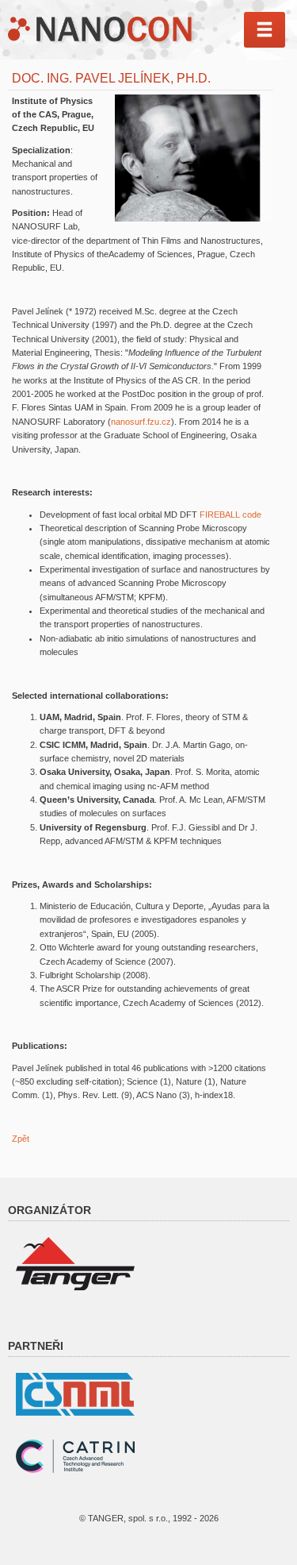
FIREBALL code (230, 514)
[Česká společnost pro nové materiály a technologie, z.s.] (75, 1393)
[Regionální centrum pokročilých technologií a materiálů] (75, 1455)
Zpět (20, 1138)
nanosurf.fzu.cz (141, 421)
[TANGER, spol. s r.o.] (75, 1263)
